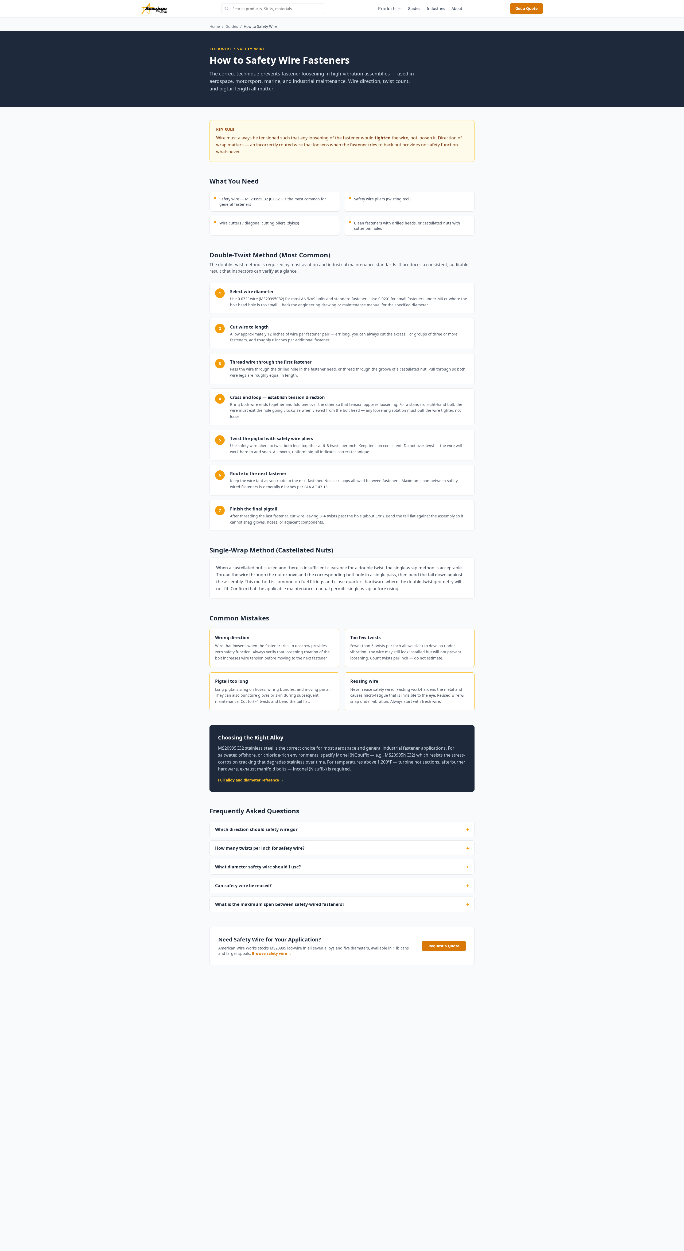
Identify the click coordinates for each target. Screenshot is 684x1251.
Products (387, 9)
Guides (414, 8)
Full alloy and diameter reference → (251, 780)
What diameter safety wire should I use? (342, 867)
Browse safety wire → (272, 953)
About (457, 8)
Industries (436, 8)
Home (214, 26)
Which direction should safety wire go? (342, 829)
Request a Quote (444, 945)
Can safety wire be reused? (342, 885)
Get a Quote (526, 8)
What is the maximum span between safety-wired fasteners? (342, 904)
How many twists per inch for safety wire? (342, 848)
